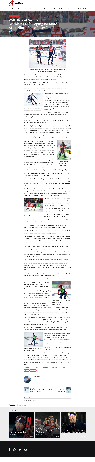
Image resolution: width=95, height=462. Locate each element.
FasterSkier (31, 436)
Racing (32, 8)
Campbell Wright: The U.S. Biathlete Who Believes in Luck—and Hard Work (73, 431)
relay (26, 370)
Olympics (20, 8)
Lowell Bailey (54, 367)
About (60, 8)
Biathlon (11, 15)
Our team (63, 454)
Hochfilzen (27, 367)
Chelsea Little (15, 32)
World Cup (16, 15)
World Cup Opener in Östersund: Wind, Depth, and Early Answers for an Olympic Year (47, 431)
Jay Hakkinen (36, 367)
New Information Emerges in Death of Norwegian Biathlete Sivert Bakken (21, 431)
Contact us (84, 454)
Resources (39, 8)
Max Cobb (63, 367)
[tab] (25, 397)
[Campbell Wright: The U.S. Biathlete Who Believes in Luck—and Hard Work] (73, 422)
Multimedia (46, 8)
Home (13, 8)
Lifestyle (54, 8)
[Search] (85, 8)
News (26, 8)
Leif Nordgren (45, 367)
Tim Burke (33, 370)
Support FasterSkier (69, 8)
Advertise (69, 454)
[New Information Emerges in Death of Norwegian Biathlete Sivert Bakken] (21, 425)
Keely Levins (57, 436)
